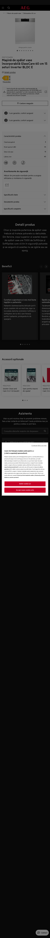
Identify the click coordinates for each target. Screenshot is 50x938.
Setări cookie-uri (25, 483)
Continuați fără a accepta (38, 445)
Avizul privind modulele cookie (25, 475)
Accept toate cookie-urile (25, 490)
